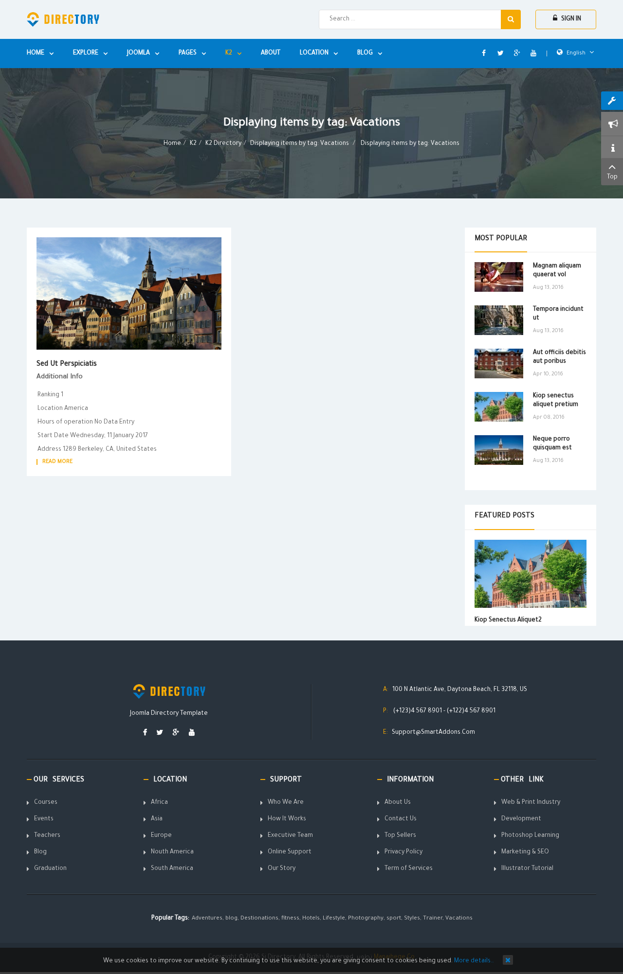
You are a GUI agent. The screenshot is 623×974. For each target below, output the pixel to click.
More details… (474, 961)
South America (172, 869)
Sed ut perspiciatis (67, 365)
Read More (57, 462)
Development (521, 819)
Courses (45, 802)
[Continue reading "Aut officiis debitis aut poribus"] (499, 363)
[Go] (511, 19)
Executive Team (290, 835)
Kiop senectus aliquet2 (508, 620)
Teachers (47, 835)
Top (612, 177)
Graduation (50, 869)
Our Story (281, 869)
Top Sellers (400, 835)
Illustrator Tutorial (527, 869)
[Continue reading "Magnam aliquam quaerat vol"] (499, 277)
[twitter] (160, 733)
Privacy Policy (403, 852)
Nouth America (172, 852)
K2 (193, 144)
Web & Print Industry (530, 802)
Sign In (570, 19)
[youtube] (192, 733)
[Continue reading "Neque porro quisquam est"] (499, 450)
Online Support (290, 852)
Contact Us (401, 819)
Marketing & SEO (525, 852)
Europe (161, 835)
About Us (398, 802)
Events (44, 819)
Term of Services (409, 869)
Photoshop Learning (530, 835)
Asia (157, 819)
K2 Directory (223, 144)
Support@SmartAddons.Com (433, 732)
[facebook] (145, 733)
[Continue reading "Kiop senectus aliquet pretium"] (499, 407)
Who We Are (286, 802)
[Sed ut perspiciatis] (129, 294)
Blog (40, 852)
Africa (159, 802)
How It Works (287, 819)
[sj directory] (63, 19)
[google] (176, 733)
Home (172, 144)
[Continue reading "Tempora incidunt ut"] (499, 320)
